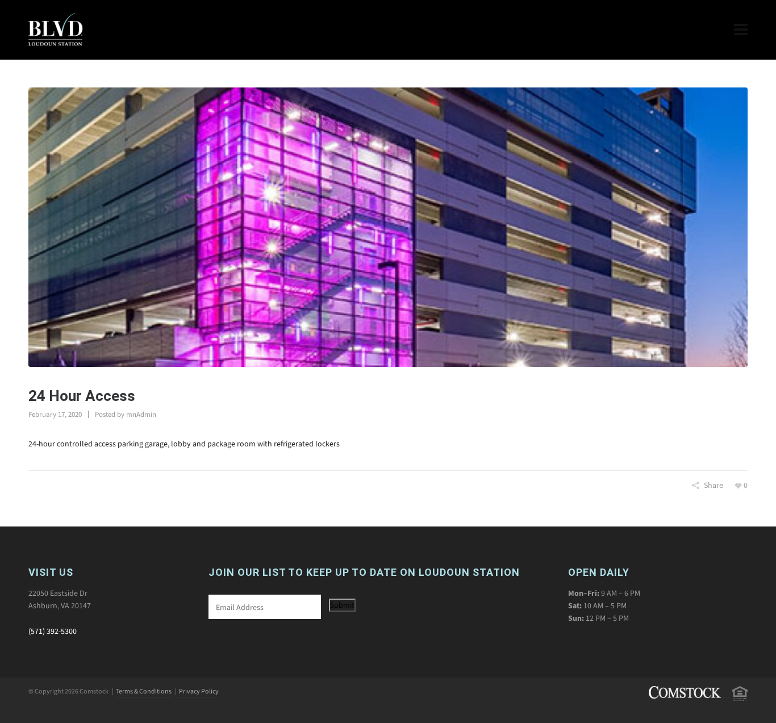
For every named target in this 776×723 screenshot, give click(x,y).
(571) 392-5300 (52, 631)
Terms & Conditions (144, 691)
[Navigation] (741, 30)
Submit (342, 605)
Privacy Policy (199, 691)
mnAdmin (141, 414)
